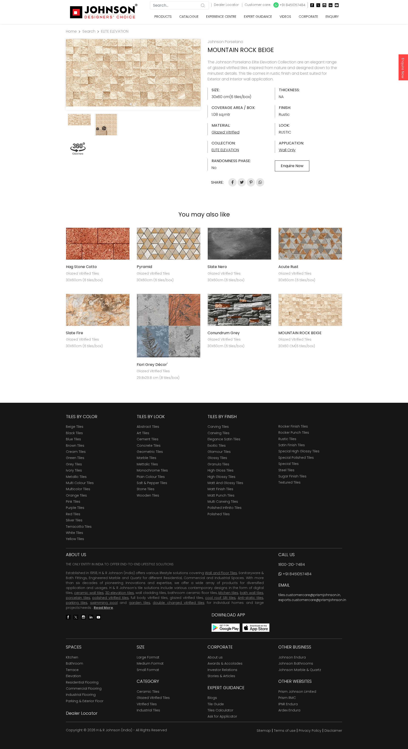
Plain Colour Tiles (151, 476)
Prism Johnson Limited (297, 691)
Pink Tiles (73, 501)
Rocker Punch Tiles (293, 432)
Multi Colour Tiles (80, 483)
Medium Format (150, 663)
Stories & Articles (221, 676)
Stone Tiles (145, 489)
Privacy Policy (310, 730)
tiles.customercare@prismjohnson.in (309, 595)
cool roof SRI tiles (220, 597)
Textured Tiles (289, 482)
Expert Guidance (258, 16)
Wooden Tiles (148, 495)
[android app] (226, 627)
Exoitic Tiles (217, 445)
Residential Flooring (82, 682)
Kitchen (72, 657)
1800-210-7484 (291, 564)
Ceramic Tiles (148, 691)
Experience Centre (221, 16)
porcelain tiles (78, 597)
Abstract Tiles (148, 426)
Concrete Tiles (149, 445)
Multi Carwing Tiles (223, 501)
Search (88, 31)
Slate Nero (217, 266)
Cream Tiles (76, 451)
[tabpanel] (133, 72)
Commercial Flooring (84, 688)
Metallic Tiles (76, 476)
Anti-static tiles (250, 597)
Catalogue (189, 16)
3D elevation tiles (119, 592)
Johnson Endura (292, 657)
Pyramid (144, 266)
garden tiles (139, 602)
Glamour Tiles (219, 451)
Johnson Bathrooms (295, 663)
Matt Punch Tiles (221, 495)
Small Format (148, 669)
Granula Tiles (218, 464)
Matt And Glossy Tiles (225, 483)
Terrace (72, 669)
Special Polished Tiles (296, 457)
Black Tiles (74, 433)
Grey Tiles (74, 464)
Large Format (148, 657)
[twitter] (317, 5)
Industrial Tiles (148, 710)
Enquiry (332, 16)
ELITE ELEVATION (114, 31)
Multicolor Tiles (78, 489)
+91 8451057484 (292, 5)
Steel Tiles (286, 470)
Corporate (308, 16)
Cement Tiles (147, 439)
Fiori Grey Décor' (152, 364)
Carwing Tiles (219, 433)
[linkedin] (329, 5)
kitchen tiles (228, 592)
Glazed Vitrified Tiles (153, 697)
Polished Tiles (219, 514)
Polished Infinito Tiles (225, 507)
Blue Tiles (73, 439)
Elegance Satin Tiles (224, 439)
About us (215, 657)
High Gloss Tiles (221, 470)
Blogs (212, 697)
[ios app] (255, 627)
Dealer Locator (227, 4)
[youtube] (335, 5)
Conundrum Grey (224, 333)
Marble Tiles (146, 457)
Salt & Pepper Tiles (152, 483)
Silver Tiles (74, 520)
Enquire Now (403, 68)
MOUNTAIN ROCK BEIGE (300, 333)
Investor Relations (222, 669)
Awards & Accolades (225, 663)
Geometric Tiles (150, 451)
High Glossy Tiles (221, 476)
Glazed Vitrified (225, 132)
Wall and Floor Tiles (221, 573)
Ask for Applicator (222, 716)
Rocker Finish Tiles (293, 426)
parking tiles (76, 602)
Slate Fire (74, 333)
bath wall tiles (251, 592)
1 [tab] (130, 104)
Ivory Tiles (74, 470)
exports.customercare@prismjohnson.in (312, 599)
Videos (285, 16)
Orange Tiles (76, 495)
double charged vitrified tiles (178, 602)
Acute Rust (288, 266)
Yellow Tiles (75, 539)
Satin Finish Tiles (291, 445)
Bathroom (74, 663)
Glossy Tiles (217, 457)
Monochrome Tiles (152, 470)
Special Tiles (288, 463)
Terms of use (285, 730)
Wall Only (287, 150)
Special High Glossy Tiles (298, 451)
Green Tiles (75, 457)
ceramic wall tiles (89, 592)
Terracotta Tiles (79, 526)
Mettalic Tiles (147, 464)
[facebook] (311, 5)
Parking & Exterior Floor (84, 701)
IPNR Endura (288, 704)
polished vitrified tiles (110, 597)
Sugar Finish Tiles (292, 476)
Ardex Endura (289, 710)
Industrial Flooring (81, 694)
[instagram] (323, 5)
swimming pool (104, 602)
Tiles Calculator (220, 710)
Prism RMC (287, 697)
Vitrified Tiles (147, 704)
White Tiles (74, 532)
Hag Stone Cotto (81, 266)
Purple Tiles (75, 507)
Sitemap (264, 730)
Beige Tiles (74, 426)
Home (71, 31)
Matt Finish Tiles (220, 489)
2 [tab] (135, 104)
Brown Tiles (75, 445)
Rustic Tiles (287, 439)
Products (163, 16)
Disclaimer (333, 730)
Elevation (73, 676)
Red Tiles (73, 514)
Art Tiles (143, 433)
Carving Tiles (218, 426)
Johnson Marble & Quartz (299, 669)
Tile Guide (216, 704)
